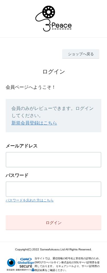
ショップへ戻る (81, 54)
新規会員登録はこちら (34, 122)
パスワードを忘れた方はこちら (30, 200)
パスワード (17, 175)
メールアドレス (22, 145)
